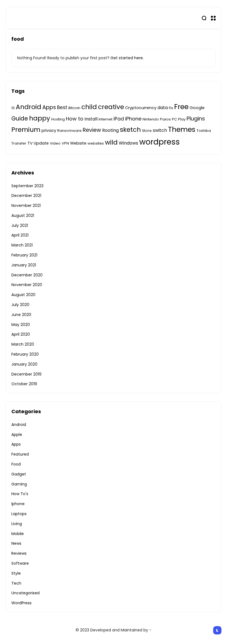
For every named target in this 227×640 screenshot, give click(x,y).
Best (62, 107)
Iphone (18, 504)
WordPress (21, 603)
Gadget (18, 474)
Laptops (19, 513)
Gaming (19, 484)
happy (39, 118)
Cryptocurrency (140, 107)
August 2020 (23, 294)
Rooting (110, 130)
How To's (19, 494)
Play (181, 119)
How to (74, 118)
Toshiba (204, 130)
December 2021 (26, 195)
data (163, 107)
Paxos (165, 119)
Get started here (126, 58)
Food (16, 464)
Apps (49, 107)
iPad (119, 118)
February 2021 (24, 255)
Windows (128, 143)
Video (55, 143)
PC (174, 119)
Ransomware (69, 130)
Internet (105, 119)
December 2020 (27, 275)
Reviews (19, 553)
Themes (181, 129)
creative (111, 106)
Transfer (18, 143)
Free (181, 107)
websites (95, 143)
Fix (171, 107)
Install (90, 119)
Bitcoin (74, 107)
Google (197, 107)
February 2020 (25, 354)
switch (160, 130)
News (16, 543)
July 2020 (20, 304)
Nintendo (151, 119)
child (89, 106)
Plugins (196, 118)
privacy (49, 130)
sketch (130, 129)
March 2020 (22, 344)
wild (111, 142)
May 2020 (20, 324)
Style (16, 573)
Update (41, 143)
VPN (65, 143)
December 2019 (26, 374)
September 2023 (27, 186)
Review (92, 130)
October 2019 (24, 384)
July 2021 (19, 225)
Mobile (17, 533)
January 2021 (23, 265)
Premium (25, 129)
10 (13, 107)
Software (20, 563)
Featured (20, 454)
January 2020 (24, 364)
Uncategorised (25, 593)
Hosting (58, 119)
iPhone (133, 118)
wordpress (159, 142)
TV (30, 143)
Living (16, 523)
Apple (16, 434)
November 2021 (26, 205)
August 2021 (22, 215)
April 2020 (20, 334)
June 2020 (21, 314)
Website (78, 143)
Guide (19, 118)
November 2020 (26, 284)
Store (147, 130)
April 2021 (20, 235)
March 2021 (22, 245)
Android (28, 106)
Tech (16, 583)
